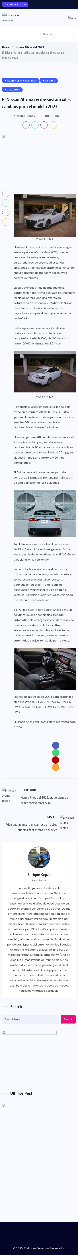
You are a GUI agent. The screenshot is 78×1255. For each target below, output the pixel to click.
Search (68, 1019)
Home (5, 47)
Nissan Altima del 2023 (30, 47)
